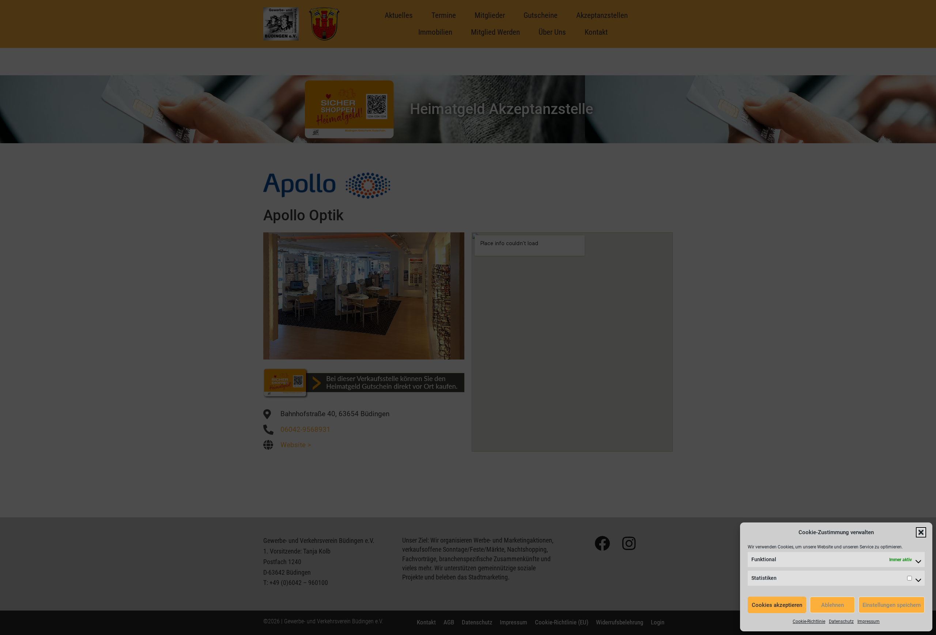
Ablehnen (832, 605)
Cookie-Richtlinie (809, 621)
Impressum (868, 621)
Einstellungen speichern (892, 605)
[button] (921, 532)
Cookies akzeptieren (777, 605)
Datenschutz (841, 621)
